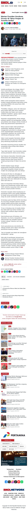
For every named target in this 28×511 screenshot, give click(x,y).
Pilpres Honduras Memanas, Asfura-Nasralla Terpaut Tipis (14, 78)
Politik (8, 387)
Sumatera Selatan (8, 495)
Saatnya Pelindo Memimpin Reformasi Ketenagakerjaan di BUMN (17, 377)
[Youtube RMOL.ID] (15, 307)
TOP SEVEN (5, 373)
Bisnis (8, 411)
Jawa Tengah (14, 497)
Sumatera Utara (12, 493)
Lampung (17, 495)
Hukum (8, 395)
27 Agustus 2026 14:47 (14, 411)
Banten (23, 495)
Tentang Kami (10, 469)
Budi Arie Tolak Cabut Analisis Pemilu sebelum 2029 (15, 424)
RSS (14, 478)
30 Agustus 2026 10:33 (14, 419)
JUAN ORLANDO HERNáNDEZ (19, 276)
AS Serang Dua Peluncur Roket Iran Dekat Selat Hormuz (14, 289)
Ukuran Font (14, 51)
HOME (2, 6)
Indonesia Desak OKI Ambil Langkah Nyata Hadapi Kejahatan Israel (17, 359)
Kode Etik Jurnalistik (14, 475)
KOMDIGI (4, 449)
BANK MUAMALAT (16, 443)
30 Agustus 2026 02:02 (15, 426)
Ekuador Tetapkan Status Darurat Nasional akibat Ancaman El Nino (17, 329)
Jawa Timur (22, 497)
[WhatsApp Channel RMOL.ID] (18, 307)
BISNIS (15, 6)
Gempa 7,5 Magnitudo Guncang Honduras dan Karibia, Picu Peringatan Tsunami (15, 83)
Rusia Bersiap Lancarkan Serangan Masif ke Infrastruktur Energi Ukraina (17, 344)
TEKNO (19, 6)
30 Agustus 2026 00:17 (15, 379)
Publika (8, 379)
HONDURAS (9, 276)
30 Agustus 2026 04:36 (14, 387)
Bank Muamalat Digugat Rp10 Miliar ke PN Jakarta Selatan (16, 392)
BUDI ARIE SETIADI (13, 446)
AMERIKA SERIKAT (5, 279)
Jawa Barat (6, 497)
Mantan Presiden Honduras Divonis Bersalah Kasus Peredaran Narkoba (14, 259)
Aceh (5, 493)
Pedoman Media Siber (14, 471)
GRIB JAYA (22, 446)
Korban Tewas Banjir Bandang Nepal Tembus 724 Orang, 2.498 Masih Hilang (17, 337)
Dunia (3, 12)
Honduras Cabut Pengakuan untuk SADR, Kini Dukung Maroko (14, 69)
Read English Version (18, 12)
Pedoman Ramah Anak (14, 473)
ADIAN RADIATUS (6, 443)
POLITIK (11, 6)
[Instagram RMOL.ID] (8, 307)
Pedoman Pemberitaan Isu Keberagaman (14, 476)
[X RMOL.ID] (5, 307)
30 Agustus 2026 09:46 (15, 404)
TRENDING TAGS (7, 440)
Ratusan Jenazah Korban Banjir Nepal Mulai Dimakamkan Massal (13, 296)
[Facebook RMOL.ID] (2, 307)
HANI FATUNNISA (14, 27)
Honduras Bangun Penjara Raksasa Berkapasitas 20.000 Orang (14, 254)
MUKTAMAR (11, 449)
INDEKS (6, 6)
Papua (14, 499)
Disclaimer (18, 469)
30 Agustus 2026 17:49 (15, 395)
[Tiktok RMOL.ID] (11, 307)
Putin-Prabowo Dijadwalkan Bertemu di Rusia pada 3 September (15, 352)
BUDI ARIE (4, 446)
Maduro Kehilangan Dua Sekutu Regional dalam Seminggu (13, 74)
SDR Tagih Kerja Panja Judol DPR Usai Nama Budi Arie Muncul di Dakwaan (16, 401)
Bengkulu (21, 493)
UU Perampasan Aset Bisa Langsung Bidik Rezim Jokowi (17, 385)
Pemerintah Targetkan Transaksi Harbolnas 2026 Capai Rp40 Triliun (16, 408)
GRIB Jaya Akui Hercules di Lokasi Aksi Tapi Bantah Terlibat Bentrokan (16, 416)
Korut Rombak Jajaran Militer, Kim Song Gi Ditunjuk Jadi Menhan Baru (17, 367)
